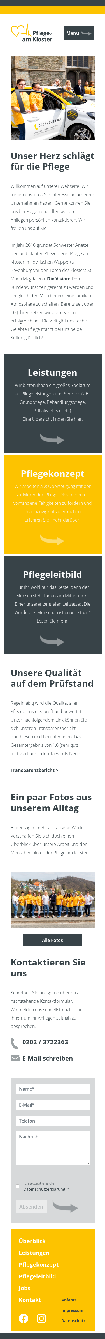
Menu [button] (72, 33)
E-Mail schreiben (47, 1058)
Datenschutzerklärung (44, 1189)
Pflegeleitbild (37, 1276)
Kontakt (30, 1300)
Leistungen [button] (52, 440)
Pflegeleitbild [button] (52, 642)
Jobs (25, 1288)
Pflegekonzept (39, 1264)
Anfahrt (68, 1300)
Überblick (32, 1241)
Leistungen (34, 1253)
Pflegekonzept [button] (52, 541)
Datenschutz (73, 1320)
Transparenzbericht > (34, 770)
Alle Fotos (52, 940)
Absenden (31, 1206)
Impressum (72, 1310)
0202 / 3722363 (45, 1042)
